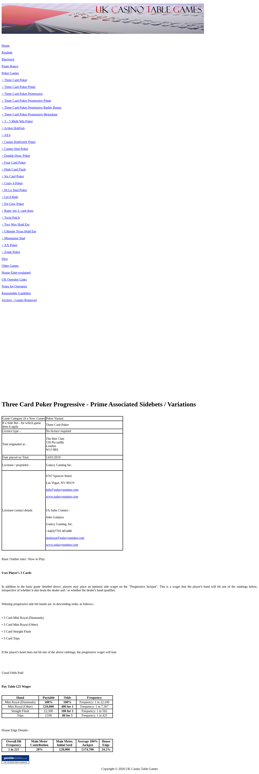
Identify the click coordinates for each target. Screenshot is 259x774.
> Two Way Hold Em (15, 224)
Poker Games (10, 73)
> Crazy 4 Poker (12, 183)
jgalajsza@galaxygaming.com (65, 538)
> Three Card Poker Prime (18, 87)
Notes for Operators (14, 286)
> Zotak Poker (11, 252)
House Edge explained (16, 272)
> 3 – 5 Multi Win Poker (17, 121)
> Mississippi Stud (13, 238)
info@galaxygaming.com (62, 489)
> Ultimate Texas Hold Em (19, 231)
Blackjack (8, 59)
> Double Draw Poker (16, 155)
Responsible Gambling (16, 293)
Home (6, 45)
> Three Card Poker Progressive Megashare (29, 114)
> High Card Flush (14, 169)
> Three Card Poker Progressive (22, 93)
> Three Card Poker (14, 80)
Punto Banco (10, 66)
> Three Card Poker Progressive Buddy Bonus (31, 107)
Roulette (7, 52)
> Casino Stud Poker (15, 149)
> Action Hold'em (13, 128)
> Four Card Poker (14, 162)
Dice (5, 259)
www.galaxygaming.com (62, 496)
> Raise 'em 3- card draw (18, 210)
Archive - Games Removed (19, 300)
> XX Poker (9, 245)
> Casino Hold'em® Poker (19, 142)
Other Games (10, 265)
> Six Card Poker (13, 176)
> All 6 (6, 135)
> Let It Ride (10, 197)
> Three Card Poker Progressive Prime (26, 100)
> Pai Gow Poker (13, 204)
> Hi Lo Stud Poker (14, 190)
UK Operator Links (14, 279)
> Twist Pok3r (11, 217)
